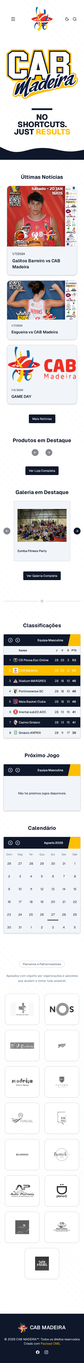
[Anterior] (10, 640)
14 (63, 889)
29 (42, 863)
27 (20, 863)
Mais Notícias (42, 419)
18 (31, 902)
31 (63, 863)
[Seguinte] (17, 640)
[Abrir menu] (13, 19)
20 (53, 902)
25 (31, 915)
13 (52, 889)
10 (20, 889)
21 (63, 902)
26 (9, 863)
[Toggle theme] (67, 19)
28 (31, 863)
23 (9, 915)
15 (74, 889)
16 (9, 902)
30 (53, 863)
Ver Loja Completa (42, 471)
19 (41, 902)
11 (31, 889)
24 (20, 915)
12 (42, 889)
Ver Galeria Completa (42, 576)
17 (20, 902)
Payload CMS (50, 1343)
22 (75, 902)
